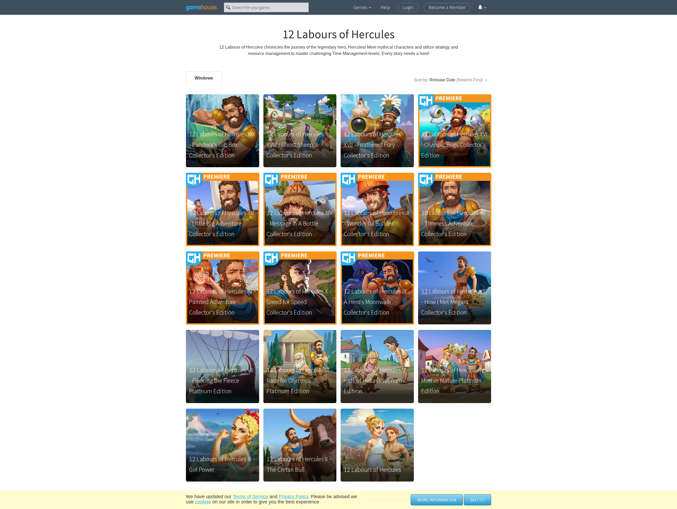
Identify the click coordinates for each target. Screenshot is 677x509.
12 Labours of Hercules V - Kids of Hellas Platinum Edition (376, 380)
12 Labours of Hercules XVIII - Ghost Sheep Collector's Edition (295, 144)
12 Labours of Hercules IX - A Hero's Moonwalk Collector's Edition (377, 301)
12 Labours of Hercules (372, 469)
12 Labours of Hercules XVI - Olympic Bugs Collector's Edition (454, 144)
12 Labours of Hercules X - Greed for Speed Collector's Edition (299, 301)
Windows (204, 78)
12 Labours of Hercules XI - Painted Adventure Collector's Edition (222, 301)
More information (436, 499)
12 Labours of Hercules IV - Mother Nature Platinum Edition (454, 380)
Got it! (477, 499)
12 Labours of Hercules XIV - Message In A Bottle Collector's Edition (300, 223)
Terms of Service (250, 496)
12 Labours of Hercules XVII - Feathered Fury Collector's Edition (372, 144)
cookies (203, 502)
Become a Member (447, 7)
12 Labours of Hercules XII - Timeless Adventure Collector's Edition (453, 223)
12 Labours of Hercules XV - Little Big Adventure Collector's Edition (221, 223)
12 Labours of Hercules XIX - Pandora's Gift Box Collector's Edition (222, 144)
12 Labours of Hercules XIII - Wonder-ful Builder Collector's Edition (376, 223)
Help (385, 7)
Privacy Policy (293, 496)
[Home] (202, 7)
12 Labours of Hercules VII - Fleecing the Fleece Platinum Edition (221, 380)
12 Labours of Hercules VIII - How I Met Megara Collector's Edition (454, 301)
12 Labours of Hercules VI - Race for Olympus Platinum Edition (300, 380)
